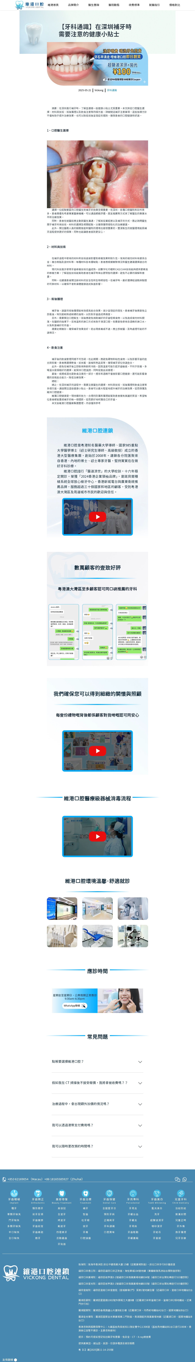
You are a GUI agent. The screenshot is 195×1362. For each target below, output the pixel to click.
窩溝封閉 (180, 1214)
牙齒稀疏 (37, 1232)
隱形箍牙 (37, 1208)
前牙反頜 (37, 1214)
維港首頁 (53, 5)
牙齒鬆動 (133, 1232)
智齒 (85, 1214)
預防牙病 (109, 1214)
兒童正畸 (180, 1220)
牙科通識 (112, 90)
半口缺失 (14, 1232)
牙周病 (133, 1226)
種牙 (14, 1208)
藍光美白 (157, 1208)
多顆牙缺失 (14, 1226)
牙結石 (157, 1232)
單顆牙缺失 (14, 1214)
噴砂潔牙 (157, 1226)
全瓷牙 (62, 1214)
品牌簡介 (73, 5)
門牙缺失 (14, 1220)
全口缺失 (14, 1238)
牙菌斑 (157, 1238)
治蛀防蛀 (180, 1208)
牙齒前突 (37, 1226)
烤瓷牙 (62, 1220)
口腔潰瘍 (85, 1238)
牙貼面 (62, 1244)
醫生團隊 (93, 5)
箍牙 (38, 1238)
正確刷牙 (109, 1220)
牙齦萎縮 (133, 1238)
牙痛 (85, 1232)
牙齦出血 (133, 1214)
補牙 (85, 1208)
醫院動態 (113, 5)
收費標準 (134, 5)
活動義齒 (61, 1238)
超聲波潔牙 (157, 1220)
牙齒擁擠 (37, 1220)
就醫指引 (154, 5)
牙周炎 (133, 1208)
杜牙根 (86, 1220)
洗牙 (157, 1214)
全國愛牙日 (109, 1208)
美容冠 (62, 1208)
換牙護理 (180, 1232)
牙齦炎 (133, 1220)
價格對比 (174, 5)
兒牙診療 (180, 1238)
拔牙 (85, 1226)
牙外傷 (181, 1226)
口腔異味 (109, 1232)
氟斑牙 (62, 1226)
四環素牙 (61, 1232)
